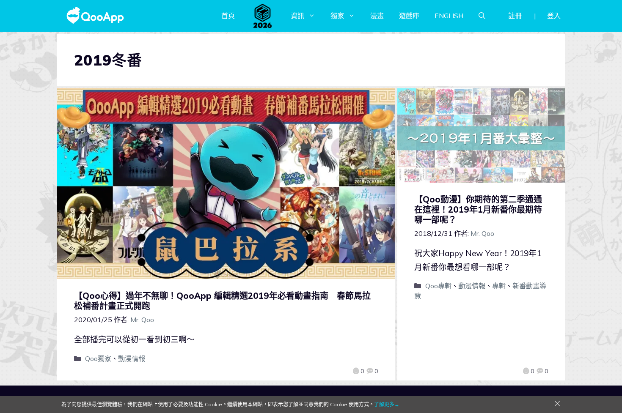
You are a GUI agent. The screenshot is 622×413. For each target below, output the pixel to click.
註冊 (515, 15)
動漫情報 (131, 358)
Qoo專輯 (438, 286)
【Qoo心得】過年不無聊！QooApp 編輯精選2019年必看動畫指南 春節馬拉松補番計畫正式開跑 (222, 300)
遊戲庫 (409, 15)
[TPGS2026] (262, 15)
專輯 (499, 286)
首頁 (228, 15)
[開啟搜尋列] (482, 15)
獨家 (337, 15)
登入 (554, 15)
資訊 (297, 15)
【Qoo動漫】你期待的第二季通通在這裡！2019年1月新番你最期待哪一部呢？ (478, 209)
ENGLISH (449, 15)
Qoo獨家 (98, 358)
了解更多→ (386, 404)
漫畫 (377, 15)
